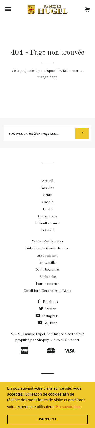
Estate (47, 209)
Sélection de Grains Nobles (47, 248)
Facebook (50, 301)
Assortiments (47, 255)
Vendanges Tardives (47, 241)
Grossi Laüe (47, 216)
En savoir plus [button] (68, 407)
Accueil (47, 181)
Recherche (47, 276)
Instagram (50, 316)
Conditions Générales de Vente (48, 291)
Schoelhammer (47, 223)
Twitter (50, 309)
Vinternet (72, 340)
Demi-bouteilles (47, 269)
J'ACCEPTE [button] (47, 419)
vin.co (55, 340)
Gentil (47, 195)
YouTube (50, 323)
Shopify (43, 340)
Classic (47, 202)
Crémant (48, 230)
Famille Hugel (34, 334)
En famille (47, 262)
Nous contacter (47, 283)
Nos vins (47, 188)
